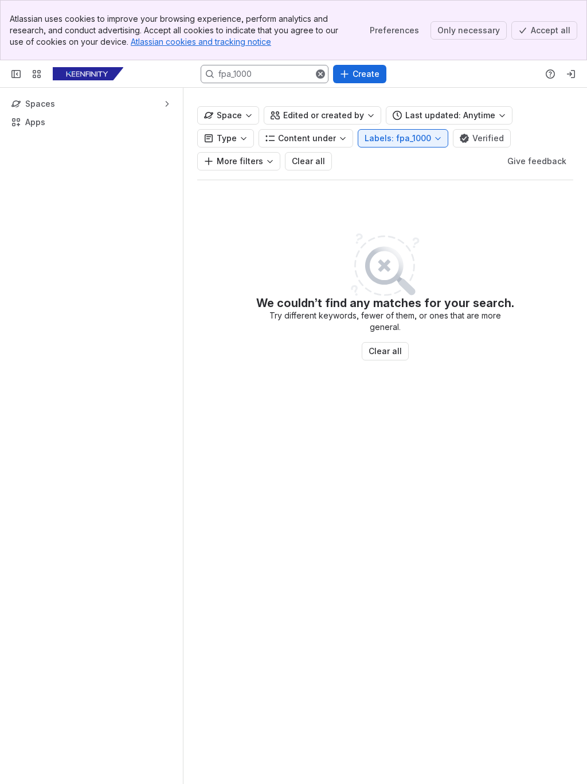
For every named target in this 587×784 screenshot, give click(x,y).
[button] (320, 74)
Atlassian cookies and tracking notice (201, 41)
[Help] (550, 74)
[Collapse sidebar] (16, 74)
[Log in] (571, 74)
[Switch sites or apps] (37, 74)
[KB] (88, 74)
